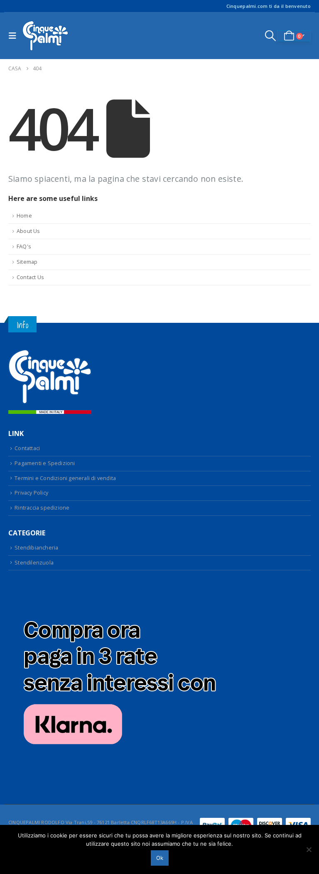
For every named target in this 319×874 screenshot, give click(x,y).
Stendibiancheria (36, 547)
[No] (308, 849)
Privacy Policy (31, 492)
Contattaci (27, 448)
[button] (14, 36)
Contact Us (30, 277)
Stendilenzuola (34, 562)
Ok (159, 857)
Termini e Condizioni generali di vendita (65, 478)
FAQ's (24, 246)
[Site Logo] (45, 36)
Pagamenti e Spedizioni (45, 463)
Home (24, 215)
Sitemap (27, 261)
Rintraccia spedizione (42, 507)
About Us (28, 231)
